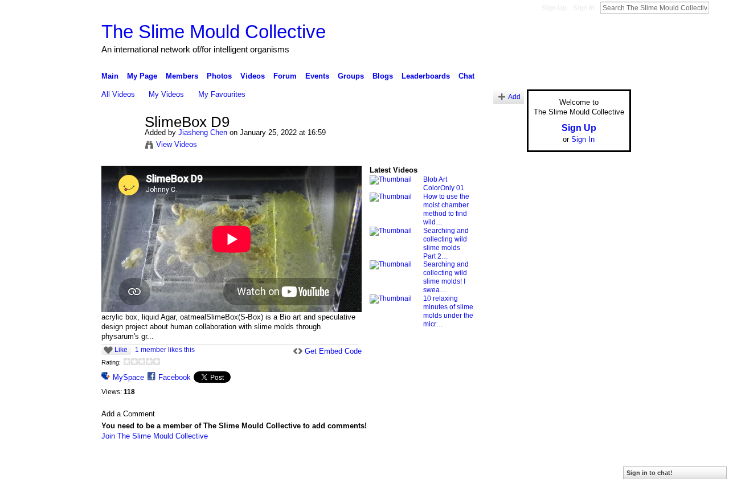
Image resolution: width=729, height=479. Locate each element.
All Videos (118, 94)
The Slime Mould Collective (213, 31)
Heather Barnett (186, 466)
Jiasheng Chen (202, 132)
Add (514, 96)
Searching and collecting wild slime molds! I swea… (446, 277)
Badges (502, 466)
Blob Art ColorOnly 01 (443, 183)
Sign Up (554, 8)
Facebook (174, 377)
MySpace (128, 377)
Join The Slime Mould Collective (154, 436)
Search (718, 7)
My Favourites (221, 94)
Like (121, 350)
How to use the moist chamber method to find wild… (446, 209)
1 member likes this (165, 350)
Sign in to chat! (649, 472)
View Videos (176, 144)
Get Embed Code (333, 351)
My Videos (166, 94)
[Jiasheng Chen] (122, 146)
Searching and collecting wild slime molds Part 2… (446, 243)
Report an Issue (546, 466)
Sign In (584, 8)
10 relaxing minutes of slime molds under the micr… (448, 311)
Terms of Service (605, 466)
